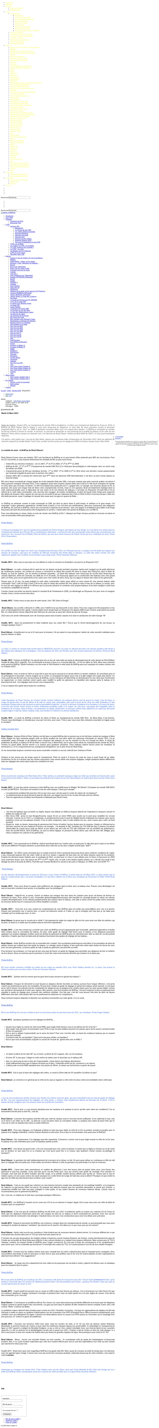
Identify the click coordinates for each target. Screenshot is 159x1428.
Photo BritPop (7, 1005)
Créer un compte (11, 1422)
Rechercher (5, 197)
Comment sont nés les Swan (19, 60)
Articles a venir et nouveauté (19, 180)
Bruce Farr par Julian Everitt (19, 58)
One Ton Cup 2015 (16, 122)
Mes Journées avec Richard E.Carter (21, 112)
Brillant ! (13, 49)
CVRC (8, 12)
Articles (8, 45)
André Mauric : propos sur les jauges (21, 51)
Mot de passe (7, 1404)
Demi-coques (10, 172)
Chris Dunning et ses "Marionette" (21, 66)
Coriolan (13, 62)
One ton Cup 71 (15, 127)
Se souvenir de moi (9, 1410)
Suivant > (118, 438)
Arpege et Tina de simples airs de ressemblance (25, 47)
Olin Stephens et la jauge (18, 118)
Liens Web (9, 4)
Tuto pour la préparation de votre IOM (27, 30)
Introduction (10, 2)
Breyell (12, 55)
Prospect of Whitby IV (17, 142)
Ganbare (12, 75)
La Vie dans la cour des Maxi (19, 103)
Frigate (12, 71)
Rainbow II (13, 146)
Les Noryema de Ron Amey (18, 109)
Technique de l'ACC (16, 8)
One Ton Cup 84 (15, 131)
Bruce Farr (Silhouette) (17, 56)
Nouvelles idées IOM (17, 43)
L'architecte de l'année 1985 (19, 101)
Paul (11, 133)
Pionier (12, 138)
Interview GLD (19, 25)
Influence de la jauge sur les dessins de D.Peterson (26, 83)
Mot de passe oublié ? (13, 1419)
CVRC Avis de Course (17, 41)
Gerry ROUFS (14, 77)
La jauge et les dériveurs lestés (19, 96)
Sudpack (13, 157)
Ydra (11, 170)
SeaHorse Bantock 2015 (22, 28)
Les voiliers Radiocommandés (24, 19)
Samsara (12, 150)
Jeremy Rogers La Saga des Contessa (21, 88)
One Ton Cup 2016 (16, 124)
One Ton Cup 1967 (16, 125)
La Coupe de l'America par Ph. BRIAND (22, 92)
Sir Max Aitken (15, 153)
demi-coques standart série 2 (19, 174)
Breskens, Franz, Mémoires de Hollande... (23, 53)
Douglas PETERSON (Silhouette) (20, 68)
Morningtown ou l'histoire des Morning (22, 114)
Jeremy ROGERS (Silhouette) (19, 86)
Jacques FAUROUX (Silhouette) (20, 84)
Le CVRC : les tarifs (16, 38)
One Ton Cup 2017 (16, 120)
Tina (11, 161)
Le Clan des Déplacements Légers (20, 105)
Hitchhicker (14, 81)
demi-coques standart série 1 (19, 176)
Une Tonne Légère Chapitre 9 (19, 163)
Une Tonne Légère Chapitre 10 (20, 165)
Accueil (3, 391)
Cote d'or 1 (13, 64)
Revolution (13, 152)
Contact (8, 185)
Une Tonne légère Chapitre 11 (19, 166)
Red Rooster (14, 148)
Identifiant (6, 1398)
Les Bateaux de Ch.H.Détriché (19, 40)
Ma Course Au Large (16, 111)
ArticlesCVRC (14, 13)
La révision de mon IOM (22, 17)
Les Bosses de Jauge (16, 107)
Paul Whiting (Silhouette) (18, 137)
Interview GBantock (21, 21)
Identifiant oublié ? (12, 1420)
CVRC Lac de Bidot (16, 32)
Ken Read (13, 90)
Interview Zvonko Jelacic (23, 27)
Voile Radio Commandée (21, 401)
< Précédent (119, 437)
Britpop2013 (19, 15)
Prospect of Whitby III (17, 140)
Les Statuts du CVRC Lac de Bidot (21, 34)
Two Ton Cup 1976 (16, 159)
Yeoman (12, 168)
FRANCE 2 (13, 73)
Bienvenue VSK (15, 10)
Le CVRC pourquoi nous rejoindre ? (21, 36)
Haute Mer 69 (14, 79)
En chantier (9, 178)
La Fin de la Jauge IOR (17, 94)
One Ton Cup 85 (15, 129)
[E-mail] (9, 396)
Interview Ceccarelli (21, 23)
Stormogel (13, 155)
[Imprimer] (9, 394)
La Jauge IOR (14, 97)
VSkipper (9, 6)
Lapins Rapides (15, 99)
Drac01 (12, 69)
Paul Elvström (14, 135)
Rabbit (12, 144)
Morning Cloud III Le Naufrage (20, 116)
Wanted (12, 183)
